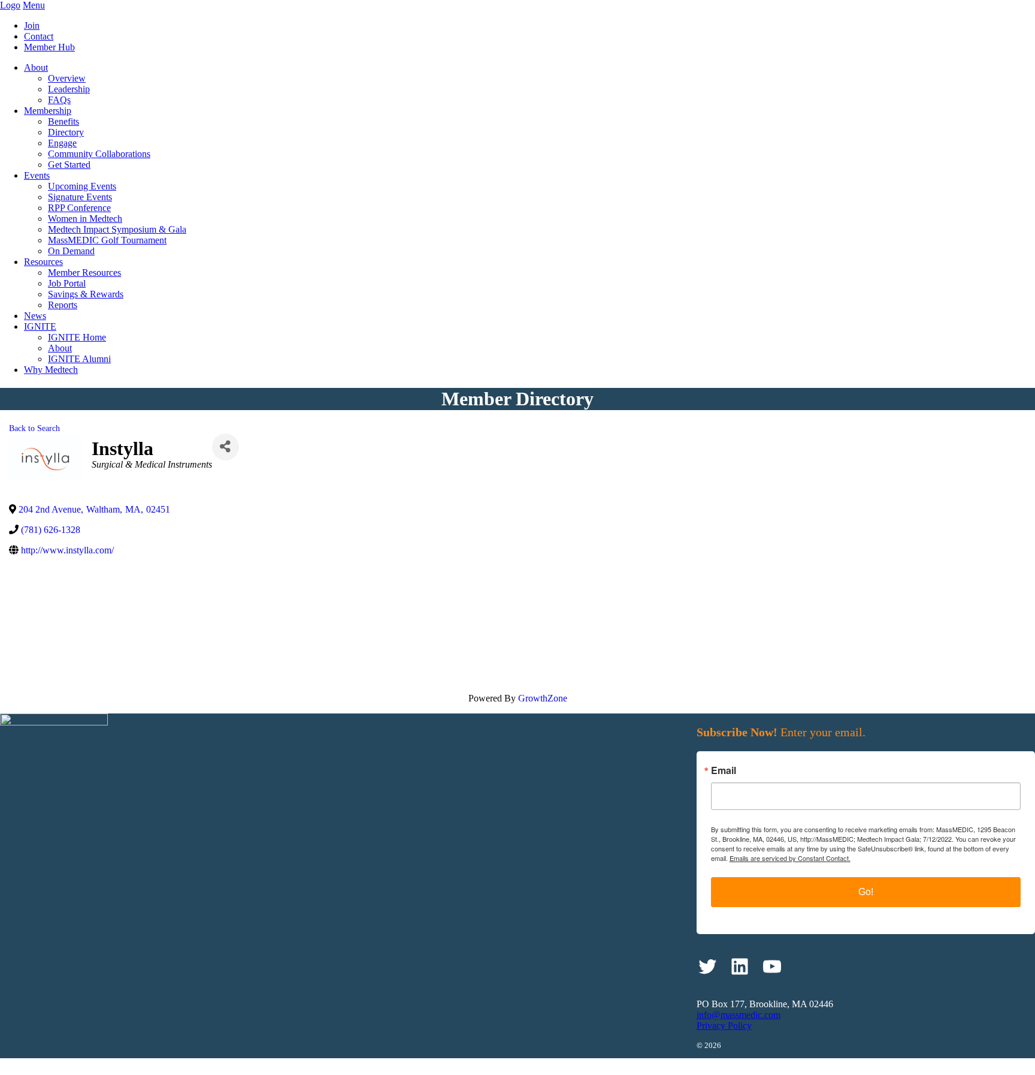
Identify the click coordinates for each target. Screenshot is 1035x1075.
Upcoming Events (82, 186)
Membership (47, 111)
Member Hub (49, 47)
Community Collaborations (99, 154)
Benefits (63, 121)
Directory (66, 132)
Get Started (69, 164)
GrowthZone (542, 698)
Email (723, 770)
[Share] (225, 446)
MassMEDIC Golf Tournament (107, 240)
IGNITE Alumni (79, 359)
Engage (62, 143)
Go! (865, 892)
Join (32, 25)
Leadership (69, 89)
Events (37, 175)
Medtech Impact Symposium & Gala (117, 229)
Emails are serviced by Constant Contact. (790, 858)
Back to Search (34, 428)
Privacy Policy (724, 1025)
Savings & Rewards (85, 294)
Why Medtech (51, 370)
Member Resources (84, 272)
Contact (38, 36)
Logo (10, 5)
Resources (43, 262)
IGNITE (40, 326)
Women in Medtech (85, 218)
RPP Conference (79, 208)
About (36, 67)
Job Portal (67, 283)
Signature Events (80, 197)
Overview (67, 78)
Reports (62, 305)
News (35, 316)
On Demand (71, 251)
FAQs (59, 100)
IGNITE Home (77, 337)
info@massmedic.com (738, 1015)
